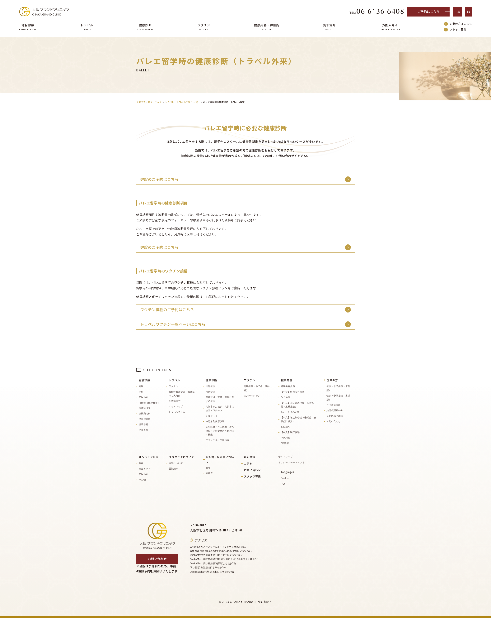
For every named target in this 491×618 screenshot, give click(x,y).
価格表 (209, 473)
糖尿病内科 (145, 413)
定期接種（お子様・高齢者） (257, 388)
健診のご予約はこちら (159, 179)
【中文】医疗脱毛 (290, 432)
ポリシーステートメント (291, 462)
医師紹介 (173, 468)
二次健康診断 (333, 405)
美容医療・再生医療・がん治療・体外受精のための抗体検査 (220, 430)
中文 (457, 11)
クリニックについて (181, 457)
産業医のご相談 (334, 416)
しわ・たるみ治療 (290, 412)
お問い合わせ (333, 421)
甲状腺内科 (145, 419)
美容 (141, 463)
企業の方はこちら (461, 24)
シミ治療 (285, 397)
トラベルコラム (177, 412)
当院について (176, 463)
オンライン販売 (149, 457)
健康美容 (286, 380)
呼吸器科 (143, 430)
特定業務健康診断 (215, 421)
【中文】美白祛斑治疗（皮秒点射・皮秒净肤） (297, 404)
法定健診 (210, 386)
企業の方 (332, 380)
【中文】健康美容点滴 (293, 391)
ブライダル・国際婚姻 (217, 440)
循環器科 (143, 424)
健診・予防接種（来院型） (338, 388)
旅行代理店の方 (334, 410)
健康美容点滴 (288, 386)
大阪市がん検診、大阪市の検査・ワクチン (220, 408)
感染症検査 (145, 408)
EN (468, 11)
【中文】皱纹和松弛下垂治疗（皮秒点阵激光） (298, 419)
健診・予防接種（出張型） (338, 397)
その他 (142, 479)
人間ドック (211, 416)
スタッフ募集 (458, 29)
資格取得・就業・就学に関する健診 (220, 399)
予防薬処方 (174, 401)
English (285, 478)
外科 (141, 391)
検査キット (145, 468)
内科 (141, 386)
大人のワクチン (252, 395)
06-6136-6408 (376, 12)
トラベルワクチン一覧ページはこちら (172, 324)
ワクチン (173, 386)
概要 (208, 468)
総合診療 (144, 380)
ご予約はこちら (429, 12)
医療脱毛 (285, 426)
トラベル (174, 380)
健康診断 (211, 380)
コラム (248, 463)
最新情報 (249, 457)
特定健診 (210, 391)
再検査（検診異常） (149, 402)
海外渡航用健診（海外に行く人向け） (182, 393)
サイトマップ (285, 456)
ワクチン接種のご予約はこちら (167, 309)
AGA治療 (286, 437)
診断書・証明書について (220, 459)
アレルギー (145, 397)
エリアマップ (176, 406)
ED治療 (285, 443)
